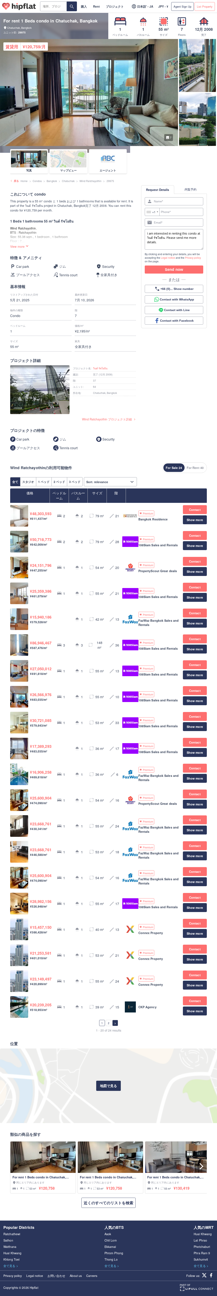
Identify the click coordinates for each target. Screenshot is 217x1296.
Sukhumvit (201, 1259)
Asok (107, 1234)
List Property (205, 6)
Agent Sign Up (182, 6)
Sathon (8, 1240)
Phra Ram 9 (202, 1253)
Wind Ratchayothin (90, 181)
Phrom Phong (113, 1253)
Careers (91, 1276)
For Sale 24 (174, 468)
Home (24, 181)
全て (15, 482)
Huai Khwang (12, 1253)
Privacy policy (193, 257)
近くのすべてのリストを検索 (108, 1203)
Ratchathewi (11, 1234)
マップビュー (68, 170)
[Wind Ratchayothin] (40, 390)
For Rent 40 (195, 468)
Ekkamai (110, 1247)
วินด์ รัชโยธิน (100, 368)
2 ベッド (59, 482)
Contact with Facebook (177, 320)
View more (17, 246)
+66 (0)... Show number (176, 289)
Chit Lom (110, 1240)
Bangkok (52, 181)
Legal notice (168, 257)
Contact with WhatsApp (177, 299)
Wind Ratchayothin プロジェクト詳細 (107, 419)
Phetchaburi (202, 1247)
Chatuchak (68, 181)
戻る (16, 181)
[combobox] (152, 212)
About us (76, 1276)
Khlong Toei (11, 1259)
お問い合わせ (56, 1276)
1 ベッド (44, 482)
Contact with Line (177, 310)
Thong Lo (111, 1259)
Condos (37, 181)
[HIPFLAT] (19, 6)
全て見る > (10, 1266)
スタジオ (28, 482)
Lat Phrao (200, 1240)
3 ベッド (75, 482)
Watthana (9, 1247)
